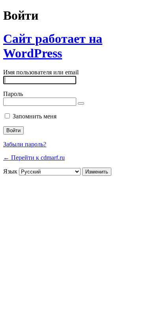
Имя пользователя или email (41, 72)
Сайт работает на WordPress (52, 45)
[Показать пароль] (81, 103)
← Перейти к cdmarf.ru (34, 157)
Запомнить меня (34, 116)
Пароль (13, 93)
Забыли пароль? (24, 144)
